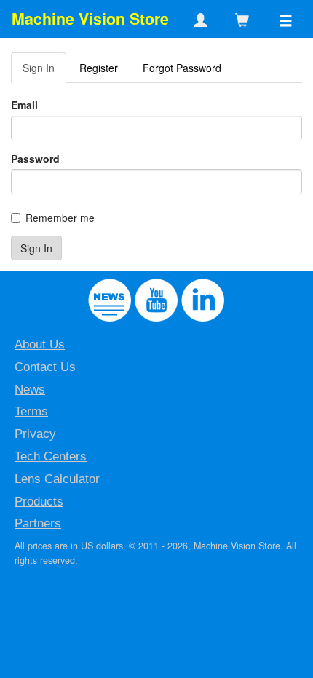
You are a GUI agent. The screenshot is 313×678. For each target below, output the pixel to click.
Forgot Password (182, 67)
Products (39, 502)
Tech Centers (51, 456)
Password (35, 158)
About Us (40, 344)
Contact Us (45, 367)
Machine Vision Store (90, 18)
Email (24, 104)
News (30, 389)
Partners (38, 523)
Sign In (39, 67)
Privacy (35, 434)
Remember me (60, 217)
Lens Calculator (57, 479)
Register (98, 67)
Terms (31, 411)
